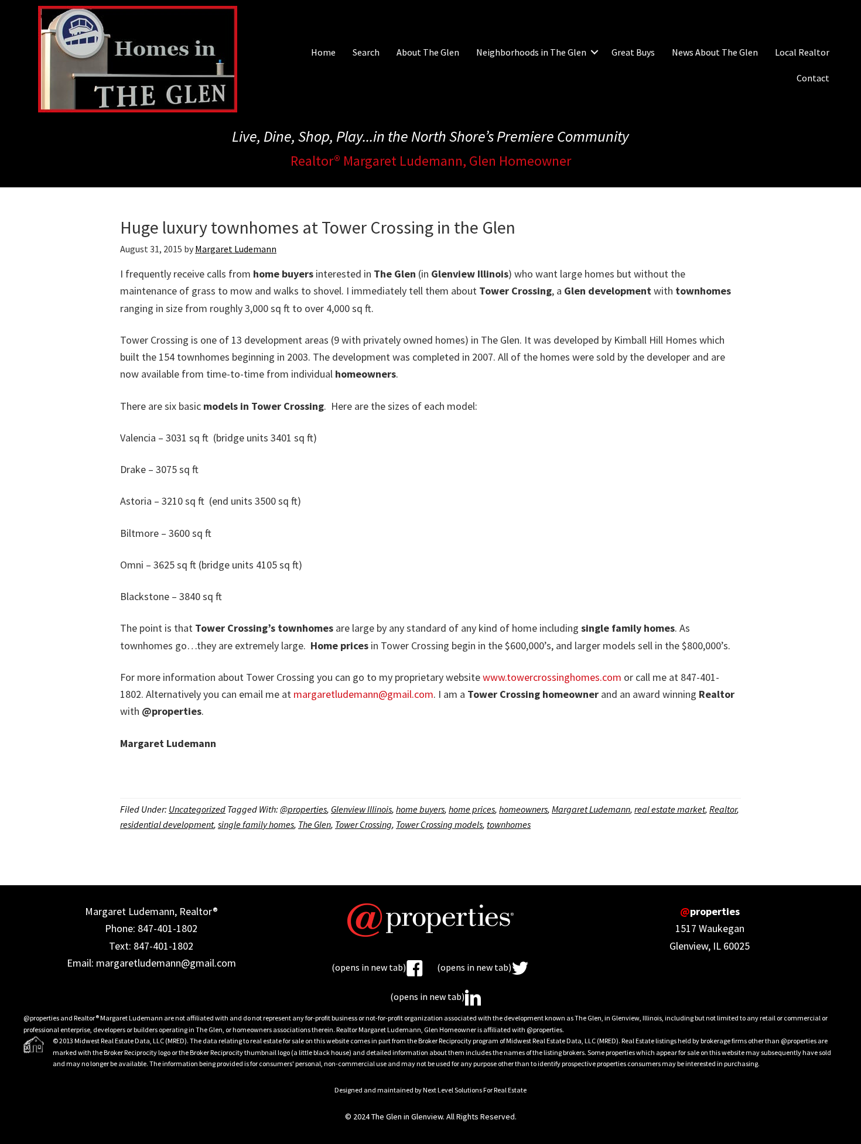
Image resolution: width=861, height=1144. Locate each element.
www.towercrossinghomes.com (552, 677)
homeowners (523, 809)
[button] (594, 52)
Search (366, 52)
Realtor (723, 809)
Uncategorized (197, 809)
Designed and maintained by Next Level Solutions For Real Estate (430, 1089)
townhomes (509, 824)
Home (323, 52)
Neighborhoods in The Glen (531, 52)
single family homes (256, 824)
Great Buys (633, 52)
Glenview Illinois (361, 809)
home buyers (420, 809)
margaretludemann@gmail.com (363, 694)
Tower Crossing (363, 824)
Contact (813, 78)
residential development (167, 824)
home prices (472, 809)
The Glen (314, 824)
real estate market (669, 809)
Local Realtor (802, 52)
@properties (303, 809)
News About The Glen (715, 52)
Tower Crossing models (439, 824)
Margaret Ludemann (591, 809)
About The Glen (428, 52)
